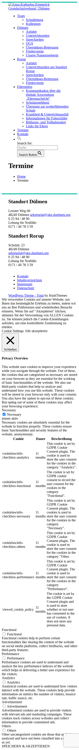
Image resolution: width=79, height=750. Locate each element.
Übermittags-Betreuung (42, 47)
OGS (29, 43)
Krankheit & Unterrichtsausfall (47, 114)
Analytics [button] (8, 678)
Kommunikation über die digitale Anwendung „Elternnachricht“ (43, 94)
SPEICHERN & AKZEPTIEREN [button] (26, 746)
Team (21, 16)
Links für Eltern (37, 126)
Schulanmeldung (37, 102)
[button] (19, 139)
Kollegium (33, 24)
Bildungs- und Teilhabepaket (46, 122)
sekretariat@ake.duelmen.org (50, 215)
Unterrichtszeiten (37, 35)
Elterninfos (24, 87)
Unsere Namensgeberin (42, 55)
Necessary (14, 414)
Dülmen (22, 28)
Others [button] (6, 726)
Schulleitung (34, 20)
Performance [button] (10, 654)
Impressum (24, 284)
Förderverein (35, 51)
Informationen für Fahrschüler (46, 118)
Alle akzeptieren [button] (36, 331)
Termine (23, 130)
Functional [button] (9, 630)
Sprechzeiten (35, 39)
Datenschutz (25, 288)
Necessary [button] (9, 410)
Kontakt (22, 134)
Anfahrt (31, 31)
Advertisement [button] (12, 702)
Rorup (21, 59)
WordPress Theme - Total (26, 295)
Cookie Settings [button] (13, 331)
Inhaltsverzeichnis (29, 280)
